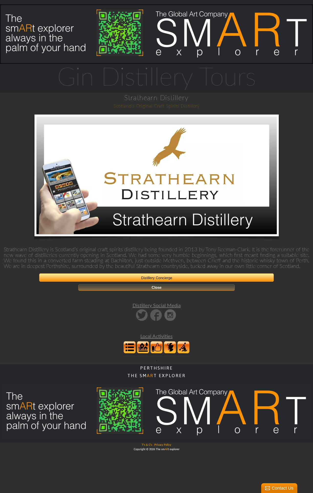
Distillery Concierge (156, 277)
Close (156, 287)
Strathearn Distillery (156, 98)
